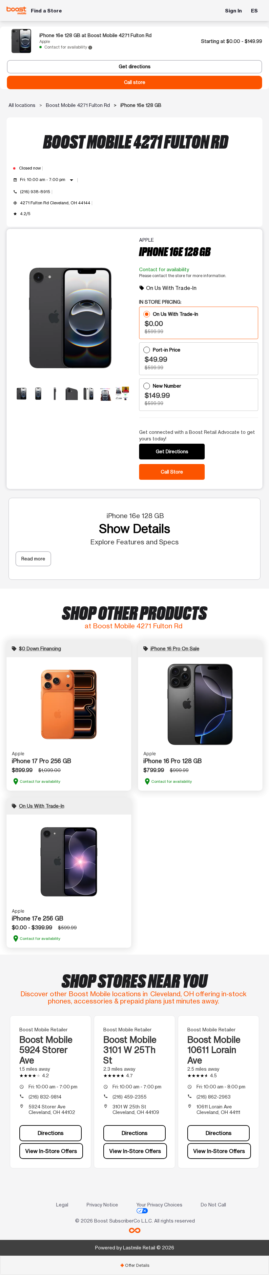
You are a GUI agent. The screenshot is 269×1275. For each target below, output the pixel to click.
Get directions (135, 66)
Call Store (172, 472)
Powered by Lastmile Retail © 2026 (134, 1247)
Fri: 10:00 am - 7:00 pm (47, 180)
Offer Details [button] (134, 1265)
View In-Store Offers (51, 1151)
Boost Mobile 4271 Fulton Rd (78, 105)
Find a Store (46, 11)
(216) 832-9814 (45, 1097)
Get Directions (172, 451)
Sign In (233, 11)
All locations (22, 105)
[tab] (134, 1265)
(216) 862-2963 (214, 1097)
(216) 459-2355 (130, 1097)
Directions (51, 1133)
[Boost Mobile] (16, 10)
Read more (33, 558)
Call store (134, 82)
